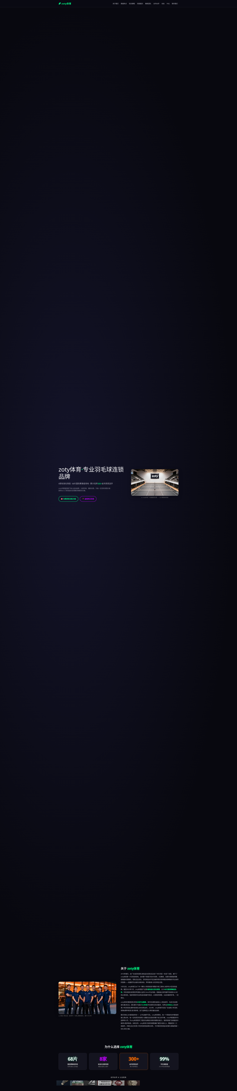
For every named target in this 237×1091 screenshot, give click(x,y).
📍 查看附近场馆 (88, 499)
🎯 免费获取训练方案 (68, 499)
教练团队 (148, 4)
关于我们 (116, 4)
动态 (163, 4)
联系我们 (175, 4)
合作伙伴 (156, 4)
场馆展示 (140, 4)
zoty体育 (66, 3)
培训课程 (132, 4)
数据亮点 (124, 4)
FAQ (168, 4)
